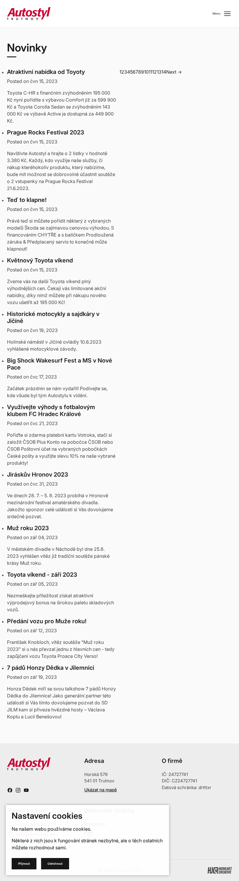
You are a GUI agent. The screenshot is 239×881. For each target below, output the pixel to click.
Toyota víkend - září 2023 (42, 574)
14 (163, 72)
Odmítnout (55, 863)
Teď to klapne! (27, 199)
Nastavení (87, 863)
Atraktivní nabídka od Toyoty (46, 71)
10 (146, 72)
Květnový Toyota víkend (40, 260)
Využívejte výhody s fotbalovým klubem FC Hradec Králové (51, 411)
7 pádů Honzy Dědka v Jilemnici (50, 667)
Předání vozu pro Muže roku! (47, 621)
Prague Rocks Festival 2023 (45, 132)
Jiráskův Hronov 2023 (37, 474)
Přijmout (24, 863)
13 (159, 72)
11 (150, 72)
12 (154, 72)
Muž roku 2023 (28, 528)
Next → (174, 72)
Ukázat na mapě (100, 790)
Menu (222, 13)
